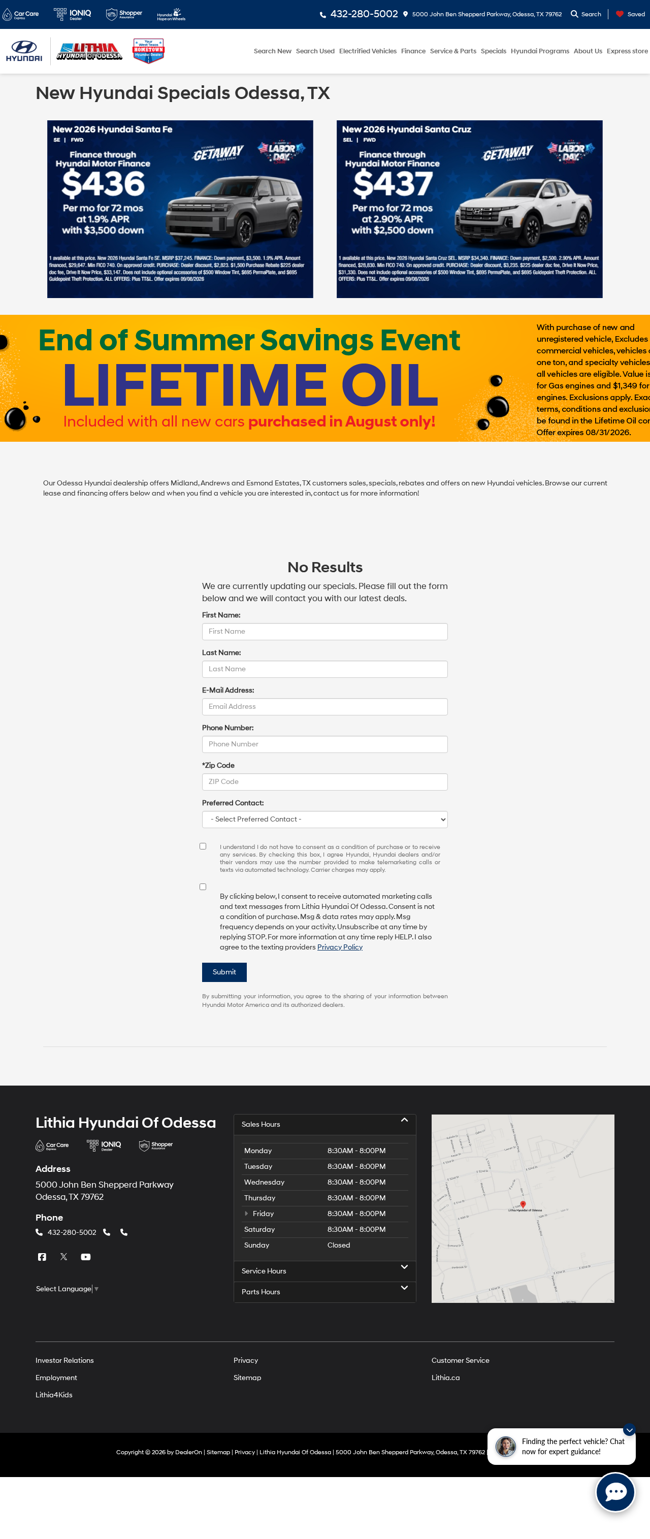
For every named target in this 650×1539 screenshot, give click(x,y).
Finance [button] (413, 51)
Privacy (246, 1360)
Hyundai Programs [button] (540, 51)
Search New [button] (272, 51)
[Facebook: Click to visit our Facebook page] (43, 1257)
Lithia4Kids (54, 1395)
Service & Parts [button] (453, 51)
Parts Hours (261, 1292)
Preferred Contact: (233, 803)
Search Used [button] (315, 51)
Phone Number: (227, 728)
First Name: (221, 615)
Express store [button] (627, 51)
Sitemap (248, 1377)
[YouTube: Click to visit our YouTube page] (87, 1257)
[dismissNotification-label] (629, 1429)
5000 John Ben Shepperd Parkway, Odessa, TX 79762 (486, 14)
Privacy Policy (340, 947)
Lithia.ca (446, 1377)
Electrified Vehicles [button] (368, 51)
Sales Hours (261, 1124)
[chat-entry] (615, 1492)
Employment (56, 1377)
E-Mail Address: (228, 690)
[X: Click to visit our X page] (65, 1257)
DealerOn (188, 1452)
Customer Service (461, 1360)
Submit (224, 972)
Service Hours (264, 1271)
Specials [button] (493, 51)
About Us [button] (588, 51)
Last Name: (221, 652)
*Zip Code (218, 765)
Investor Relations (65, 1360)
